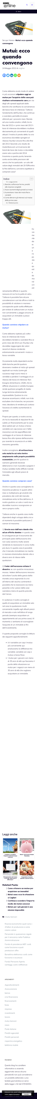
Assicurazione (11, 989)
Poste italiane (10, 1029)
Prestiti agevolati (12, 1033)
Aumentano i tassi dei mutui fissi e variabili (17, 193)
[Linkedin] (11, 75)
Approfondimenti (12, 985)
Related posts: (13, 203)
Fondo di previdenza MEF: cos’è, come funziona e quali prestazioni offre (18, 947)
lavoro (7, 1017)
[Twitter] (8, 75)
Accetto (26, 1094)
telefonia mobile (11, 1045)
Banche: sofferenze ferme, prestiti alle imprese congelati (17, 185)
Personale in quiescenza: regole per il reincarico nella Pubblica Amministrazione (18, 937)
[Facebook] (4, 75)
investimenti (10, 1013)
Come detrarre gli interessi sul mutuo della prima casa (18, 199)
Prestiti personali (12, 1037)
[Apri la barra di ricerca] (27, 5)
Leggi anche (13, 182)
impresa (8, 1009)
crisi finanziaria (11, 997)
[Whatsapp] (15, 75)
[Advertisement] (18, 83)
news (7, 1025)
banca (7, 993)
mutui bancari (11, 917)
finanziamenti (10, 1001)
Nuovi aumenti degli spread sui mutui (19, 190)
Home (11, 40)
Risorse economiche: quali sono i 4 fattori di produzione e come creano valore (18, 927)
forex (7, 1005)
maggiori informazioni (14, 1094)
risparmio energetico (13, 1041)
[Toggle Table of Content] (30, 178)
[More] (19, 75)
